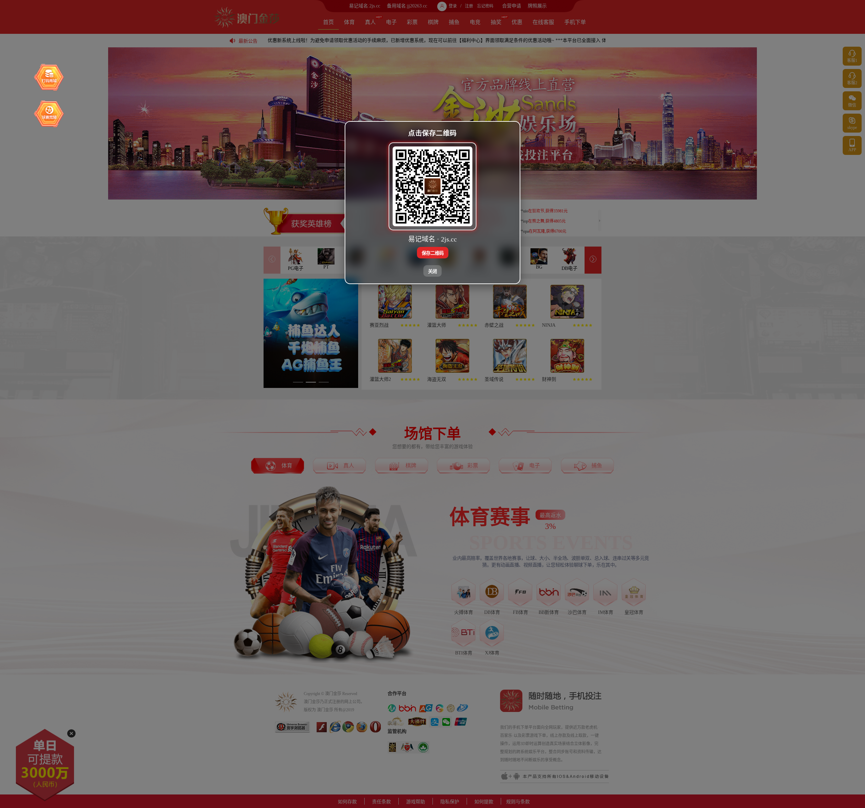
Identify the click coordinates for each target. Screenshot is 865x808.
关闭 (432, 271)
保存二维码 (433, 253)
